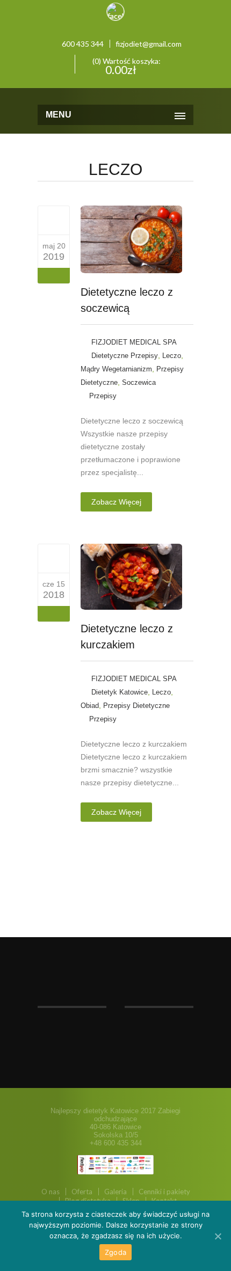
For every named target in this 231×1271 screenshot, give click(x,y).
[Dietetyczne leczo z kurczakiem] (54, 558)
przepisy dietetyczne (136, 706)
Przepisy (103, 396)
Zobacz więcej (116, 502)
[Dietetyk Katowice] (115, 95)
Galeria (115, 1191)
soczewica (139, 382)
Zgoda (115, 1252)
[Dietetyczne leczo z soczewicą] (54, 220)
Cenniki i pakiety (164, 1191)
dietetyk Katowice (119, 692)
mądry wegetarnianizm (116, 369)
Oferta (81, 1191)
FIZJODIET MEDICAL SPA (134, 342)
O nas (50, 1191)
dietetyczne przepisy (124, 356)
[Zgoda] (217, 1236)
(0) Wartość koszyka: (126, 65)
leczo (171, 356)
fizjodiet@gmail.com (149, 44)
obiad (90, 706)
